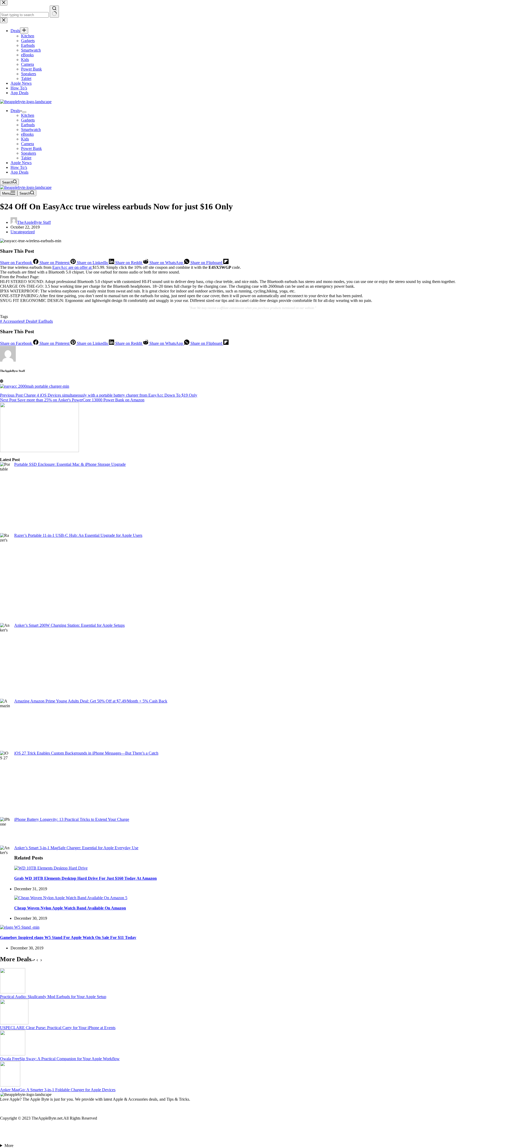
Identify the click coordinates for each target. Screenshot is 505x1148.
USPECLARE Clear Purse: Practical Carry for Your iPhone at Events (57, 1027)
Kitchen (27, 115)
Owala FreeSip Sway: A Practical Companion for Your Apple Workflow (60, 1058)
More (8, 1145)
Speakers (28, 153)
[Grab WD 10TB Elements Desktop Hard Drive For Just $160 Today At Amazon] (51, 868)
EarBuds (44, 321)
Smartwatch (31, 129)
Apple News (21, 162)
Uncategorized (23, 232)
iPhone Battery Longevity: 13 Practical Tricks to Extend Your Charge (71, 819)
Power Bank (31, 148)
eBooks (27, 134)
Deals (15, 110)
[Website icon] (1, 381)
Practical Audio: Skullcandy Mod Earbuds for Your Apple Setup (53, 996)
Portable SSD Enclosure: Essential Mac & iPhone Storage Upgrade (70, 464)
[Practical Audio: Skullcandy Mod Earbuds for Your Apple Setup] (12, 992)
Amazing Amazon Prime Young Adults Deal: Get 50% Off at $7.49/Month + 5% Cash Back (90, 701)
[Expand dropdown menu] (24, 112)
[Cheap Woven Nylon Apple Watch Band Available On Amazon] (70, 898)
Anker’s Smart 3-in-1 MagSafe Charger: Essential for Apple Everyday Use (76, 848)
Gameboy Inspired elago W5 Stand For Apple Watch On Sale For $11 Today (68, 937)
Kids (25, 139)
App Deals (19, 172)
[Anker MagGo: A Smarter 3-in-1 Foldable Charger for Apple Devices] (10, 1085)
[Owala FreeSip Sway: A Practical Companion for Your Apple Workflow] (12, 1054)
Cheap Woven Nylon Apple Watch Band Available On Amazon (70, 908)
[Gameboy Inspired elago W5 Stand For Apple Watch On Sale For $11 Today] (19, 927)
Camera (27, 143)
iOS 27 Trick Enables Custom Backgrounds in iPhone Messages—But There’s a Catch (86, 753)
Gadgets (28, 120)
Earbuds (28, 125)
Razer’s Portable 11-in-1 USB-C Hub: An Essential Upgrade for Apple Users (78, 535)
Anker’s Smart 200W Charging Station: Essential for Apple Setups (69, 625)
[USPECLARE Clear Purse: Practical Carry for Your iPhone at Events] (14, 1023)
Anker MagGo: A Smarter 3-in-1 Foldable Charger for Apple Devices (57, 1090)
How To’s (19, 167)
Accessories (11, 321)
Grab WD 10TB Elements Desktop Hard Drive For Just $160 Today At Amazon (85, 878)
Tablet (26, 158)
